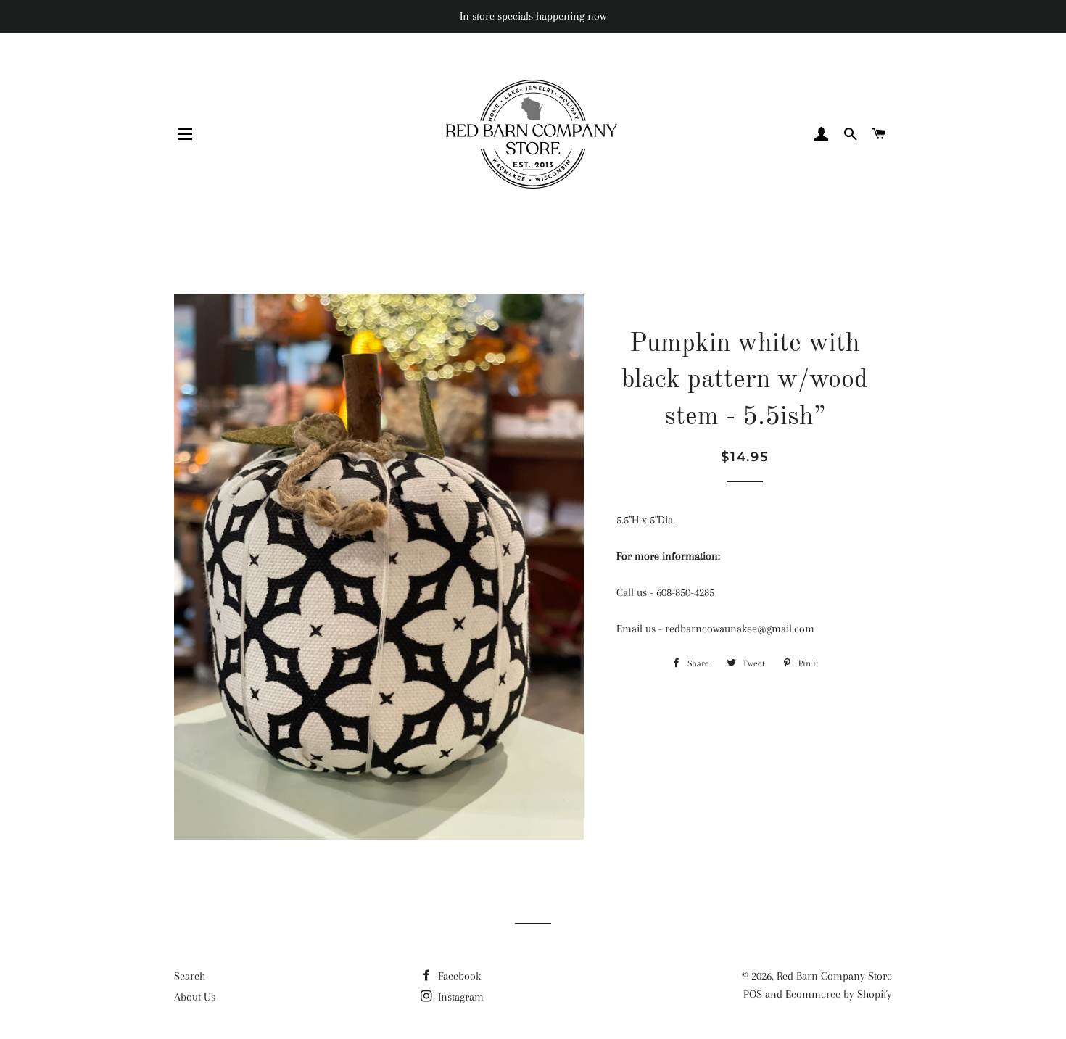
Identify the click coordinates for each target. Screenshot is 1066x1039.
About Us (194, 996)
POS (752, 994)
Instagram (459, 996)
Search (189, 975)
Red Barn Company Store (834, 975)
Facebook (458, 975)
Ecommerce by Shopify (838, 994)
